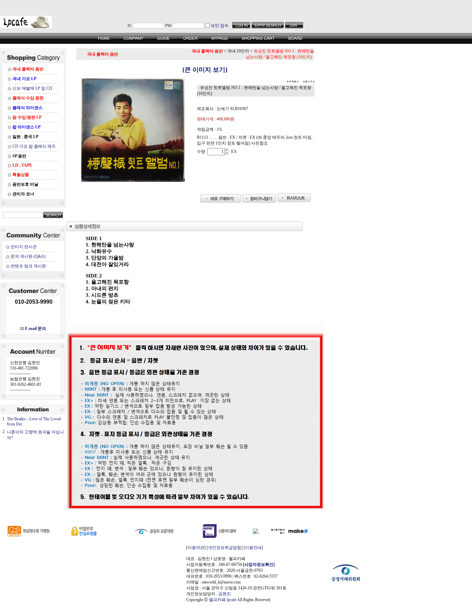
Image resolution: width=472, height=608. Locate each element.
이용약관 (196, 547)
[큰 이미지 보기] (195, 69)
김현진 (224, 593)
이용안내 (253, 547)
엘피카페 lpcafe (222, 599)
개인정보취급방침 (224, 547)
